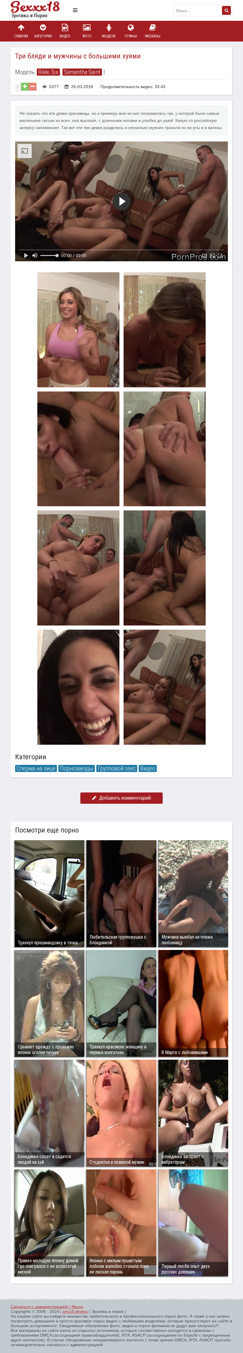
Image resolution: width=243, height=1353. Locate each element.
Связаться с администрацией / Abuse (47, 1306)
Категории (43, 36)
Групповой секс (117, 768)
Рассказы (152, 36)
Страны (131, 36)
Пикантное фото (40, 10)
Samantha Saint (82, 72)
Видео (65, 36)
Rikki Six (48, 72)
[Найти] (226, 10)
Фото (87, 36)
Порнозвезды (76, 768)
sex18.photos (75, 1311)
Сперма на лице (36, 768)
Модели (109, 36)
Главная (21, 36)
